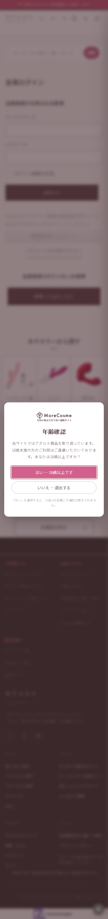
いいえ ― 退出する (54, 487)
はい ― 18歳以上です (54, 472)
